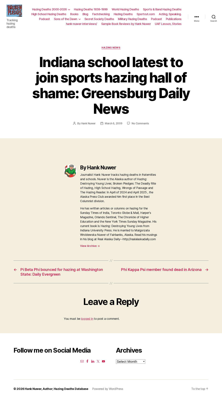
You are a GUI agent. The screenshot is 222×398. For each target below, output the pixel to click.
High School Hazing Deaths (48, 14)
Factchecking (101, 14)
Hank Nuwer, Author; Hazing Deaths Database (56, 389)
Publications (174, 19)
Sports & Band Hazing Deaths (162, 9)
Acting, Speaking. (170, 14)
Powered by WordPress (107, 389)
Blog (85, 14)
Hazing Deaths (123, 14)
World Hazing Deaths (125, 9)
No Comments (140, 123)
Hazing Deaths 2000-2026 (49, 9)
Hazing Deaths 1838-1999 (91, 9)
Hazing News (111, 47)
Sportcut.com (146, 14)
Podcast (44, 19)
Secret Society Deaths (99, 19)
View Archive (90, 245)
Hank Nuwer (88, 123)
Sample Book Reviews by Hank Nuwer (126, 24)
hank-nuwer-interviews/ (81, 24)
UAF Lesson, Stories (168, 24)
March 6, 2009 (113, 123)
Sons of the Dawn (65, 19)
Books (74, 14)
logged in (87, 318)
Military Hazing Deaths (132, 19)
